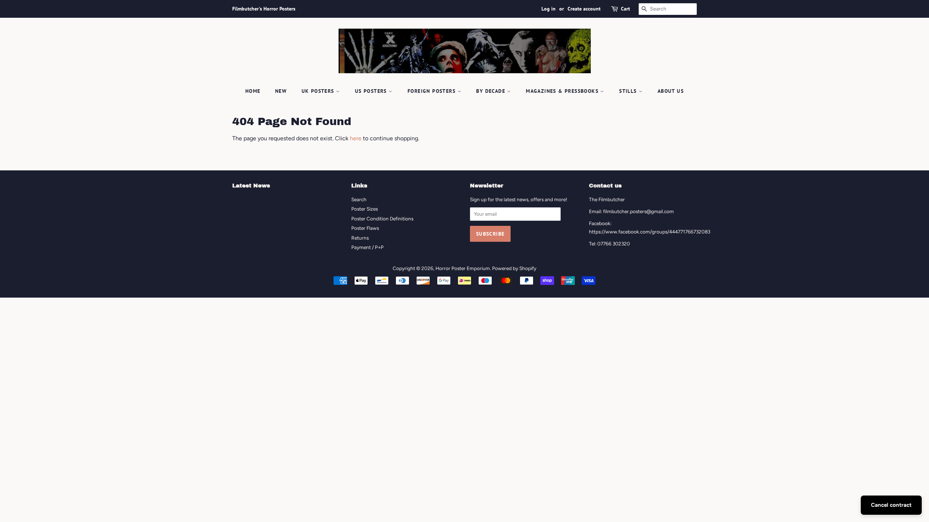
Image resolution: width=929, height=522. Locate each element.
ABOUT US (671, 91)
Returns (360, 238)
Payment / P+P (367, 247)
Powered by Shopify (514, 268)
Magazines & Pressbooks (563, 91)
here (355, 138)
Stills (629, 91)
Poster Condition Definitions (382, 218)
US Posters (372, 91)
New (281, 91)
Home (253, 91)
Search (359, 199)
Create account (584, 8)
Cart (625, 8)
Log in (548, 8)
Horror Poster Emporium (462, 268)
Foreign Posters (432, 91)
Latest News (251, 185)
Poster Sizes (364, 209)
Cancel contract (891, 505)
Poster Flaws (365, 228)
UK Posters (319, 91)
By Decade (491, 91)
